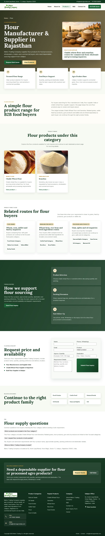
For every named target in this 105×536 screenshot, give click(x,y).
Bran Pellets (51, 245)
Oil (88, 402)
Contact (83, 533)
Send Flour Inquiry (12, 305)
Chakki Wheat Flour (53, 497)
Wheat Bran (59, 241)
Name (56, 341)
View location (91, 507)
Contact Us (81, 6)
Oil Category (77, 243)
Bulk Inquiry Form (71, 509)
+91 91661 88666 (96, 1)
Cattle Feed (73, 395)
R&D (74, 6)
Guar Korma (93, 239)
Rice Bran (43, 245)
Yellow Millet (24, 245)
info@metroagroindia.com (83, 1)
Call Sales (93, 473)
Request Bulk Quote (12, 62)
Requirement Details (60, 359)
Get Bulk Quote (95, 6)
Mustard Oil (86, 243)
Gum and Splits (75, 402)
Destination (80, 353)
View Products (29, 62)
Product (79, 347)
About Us (57, 6)
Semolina (50, 500)
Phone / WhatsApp (83, 341)
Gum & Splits (32, 513)
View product (10, 189)
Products (66, 6)
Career (68, 512)
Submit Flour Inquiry (87, 365)
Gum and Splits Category (80, 239)
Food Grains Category (14, 241)
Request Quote (80, 473)
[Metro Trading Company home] (10, 7)
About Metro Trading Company (72, 498)
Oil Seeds (56, 402)
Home (49, 6)
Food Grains (57, 395)
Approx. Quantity (59, 353)
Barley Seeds (11, 249)
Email (55, 347)
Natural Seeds (91, 395)
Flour (30, 510)
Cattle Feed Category (46, 241)
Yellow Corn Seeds (12, 245)
